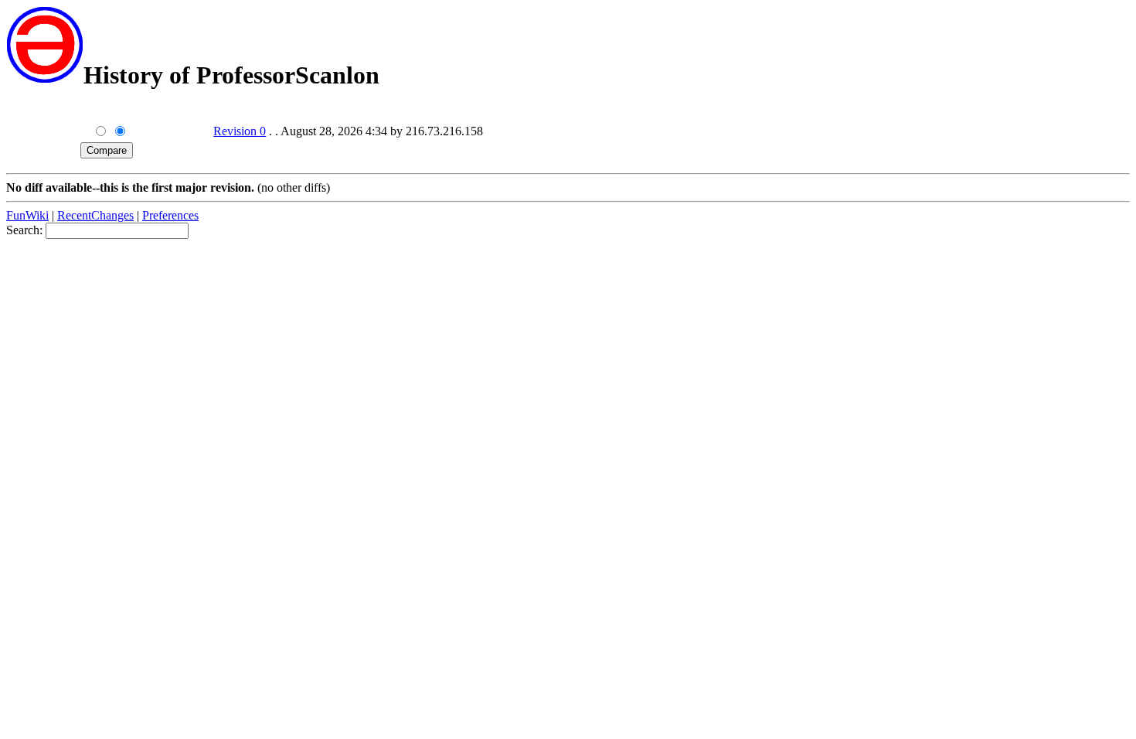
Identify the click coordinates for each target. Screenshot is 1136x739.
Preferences (170, 215)
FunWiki (27, 215)
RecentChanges (95, 215)
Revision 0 (239, 131)
